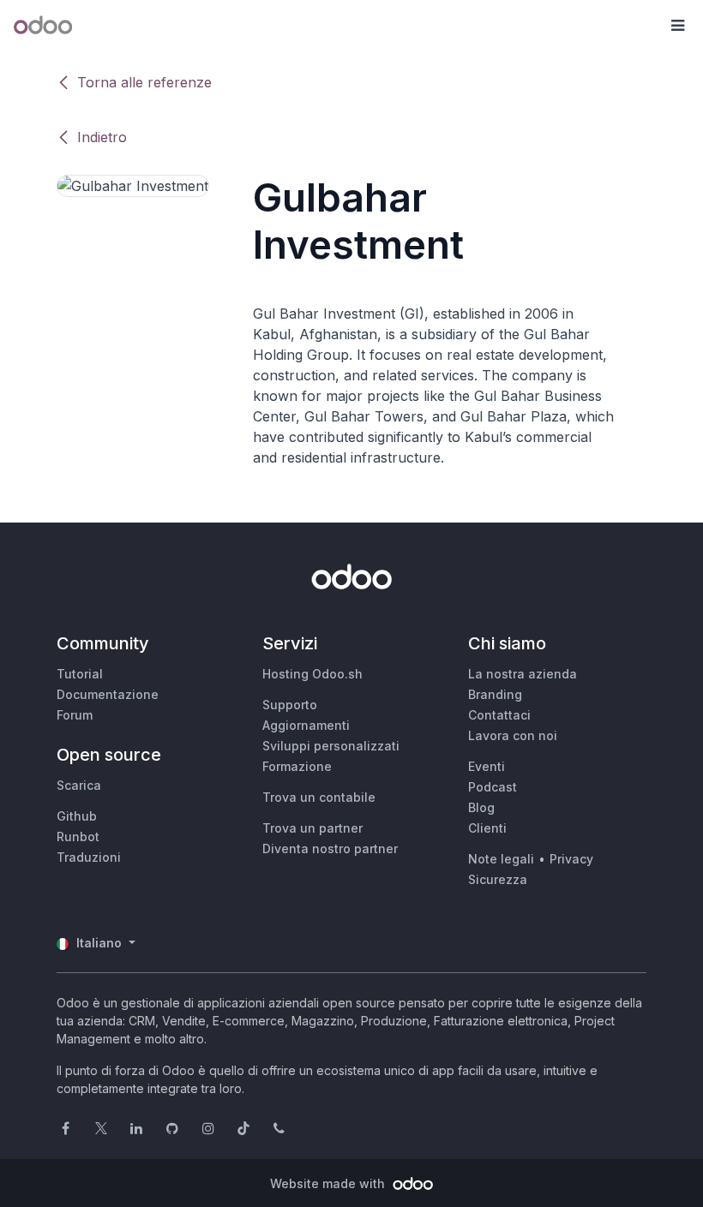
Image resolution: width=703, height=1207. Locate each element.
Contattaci (499, 715)
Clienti (487, 828)
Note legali (501, 858)
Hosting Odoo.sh (312, 673)
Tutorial (80, 673)
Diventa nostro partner (330, 848)
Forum (75, 715)
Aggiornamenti (306, 725)
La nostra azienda (522, 673)
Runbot (78, 836)
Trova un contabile (319, 797)
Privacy (571, 858)
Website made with (329, 1183)
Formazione (297, 766)
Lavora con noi (512, 735)
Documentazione (108, 694)
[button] (677, 25)
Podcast (492, 787)
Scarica (79, 785)
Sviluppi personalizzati (331, 745)
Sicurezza (497, 879)
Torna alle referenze (144, 82)
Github (77, 816)
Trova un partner (312, 828)
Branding (495, 694)
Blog (481, 807)
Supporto (289, 704)
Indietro (102, 137)
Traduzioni (89, 857)
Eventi (486, 766)
